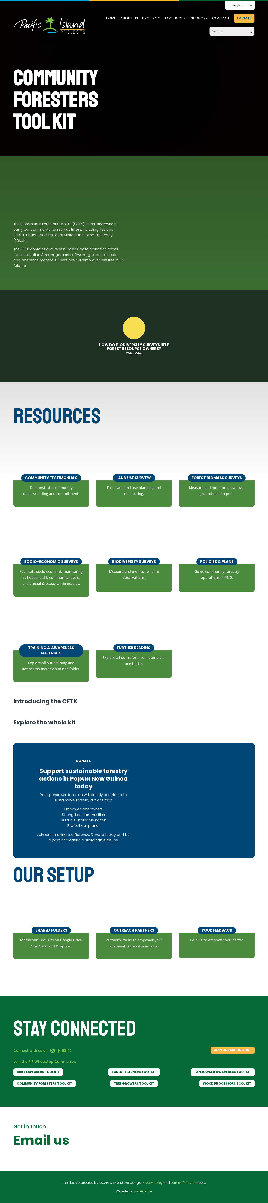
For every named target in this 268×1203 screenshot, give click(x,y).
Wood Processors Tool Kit (227, 1083)
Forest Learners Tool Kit (134, 1072)
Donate (244, 18)
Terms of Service (183, 1182)
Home (111, 19)
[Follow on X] (69, 1051)
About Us (129, 19)
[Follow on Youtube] (64, 1051)
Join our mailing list (232, 1050)
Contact (221, 19)
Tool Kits (173, 19)
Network (199, 19)
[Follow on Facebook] (58, 1050)
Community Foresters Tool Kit (44, 1083)
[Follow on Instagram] (52, 1050)
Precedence (143, 1191)
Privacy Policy (152, 1182)
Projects (151, 19)
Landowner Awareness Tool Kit (222, 1072)
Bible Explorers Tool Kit (38, 1072)
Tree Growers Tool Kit (134, 1083)
